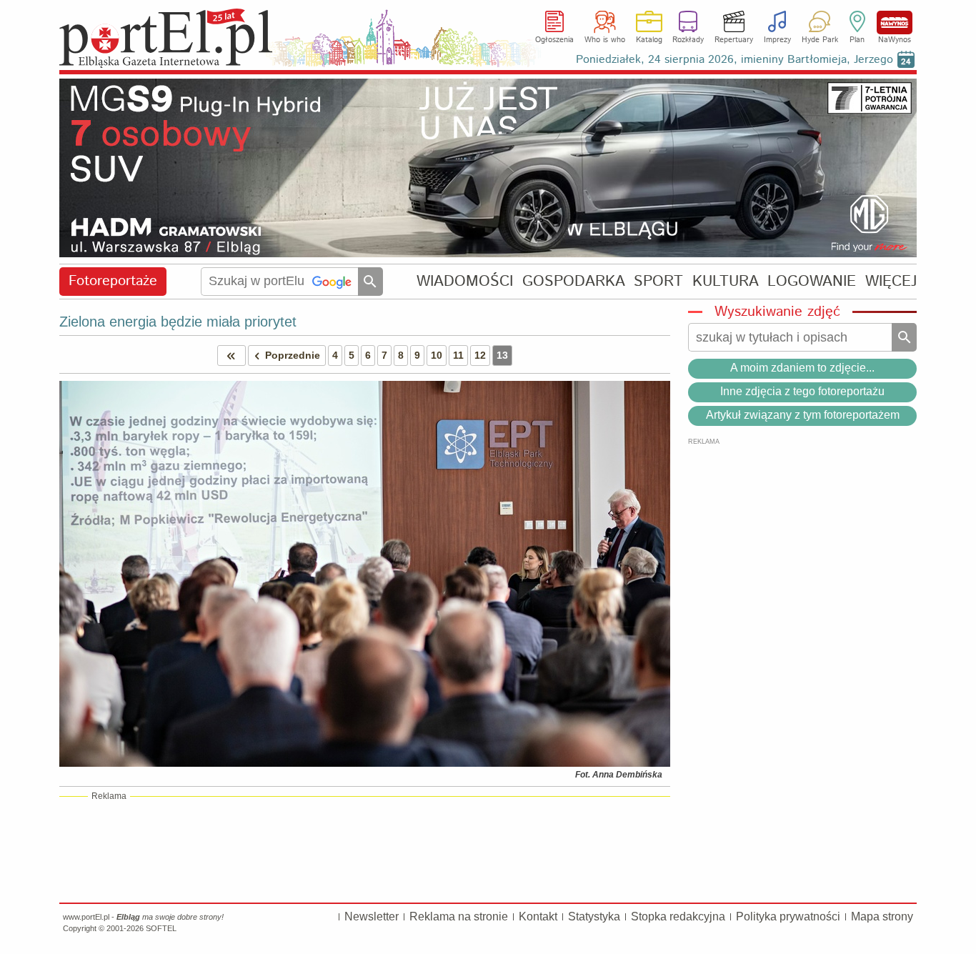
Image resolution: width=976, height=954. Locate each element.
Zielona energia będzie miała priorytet (178, 321)
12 (480, 355)
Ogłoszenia (554, 40)
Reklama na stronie (458, 916)
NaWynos (894, 22)
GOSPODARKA (573, 281)
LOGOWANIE (811, 281)
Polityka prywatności (788, 916)
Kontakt (538, 916)
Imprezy (777, 40)
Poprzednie (292, 355)
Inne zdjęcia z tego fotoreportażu (802, 391)
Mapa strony (882, 916)
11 (458, 355)
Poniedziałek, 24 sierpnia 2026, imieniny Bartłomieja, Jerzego (734, 59)
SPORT (658, 281)
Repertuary (733, 40)
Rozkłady (688, 40)
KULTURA (725, 281)
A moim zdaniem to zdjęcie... (802, 368)
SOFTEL (161, 928)
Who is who (604, 40)
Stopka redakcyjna (678, 916)
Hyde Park (820, 40)
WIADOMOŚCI (465, 281)
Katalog (649, 40)
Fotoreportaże (113, 281)
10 (436, 355)
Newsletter (371, 916)
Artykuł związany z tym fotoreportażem (803, 415)
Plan (857, 40)
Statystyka (594, 916)
